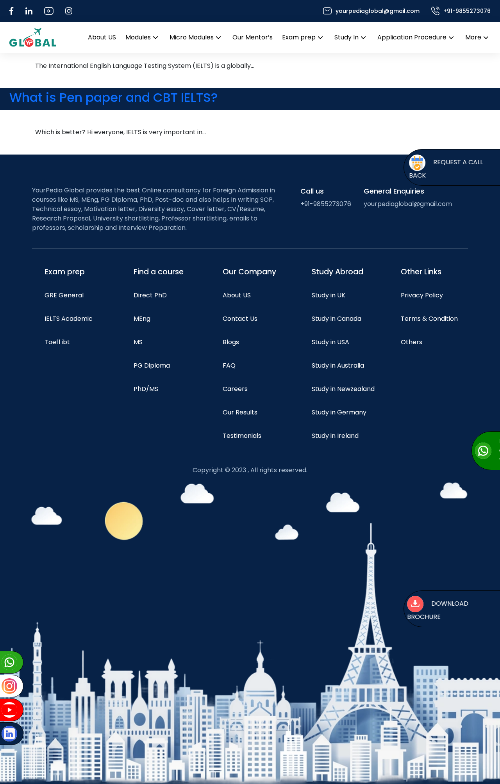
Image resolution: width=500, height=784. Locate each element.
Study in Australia (338, 365)
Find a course (159, 272)
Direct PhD (150, 295)
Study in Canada (336, 318)
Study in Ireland (335, 435)
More (473, 37)
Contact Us (240, 318)
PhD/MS (146, 388)
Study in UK (328, 295)
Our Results (240, 412)
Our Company (249, 272)
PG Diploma (152, 365)
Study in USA (330, 342)
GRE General (64, 295)
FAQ (229, 365)
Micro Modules (192, 37)
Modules (138, 37)
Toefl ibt (57, 342)
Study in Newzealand (343, 388)
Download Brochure (432, 610)
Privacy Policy (422, 295)
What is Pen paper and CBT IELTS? (113, 97)
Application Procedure (411, 37)
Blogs (231, 342)
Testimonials (242, 435)
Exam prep (299, 37)
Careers (235, 388)
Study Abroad (337, 272)
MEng (142, 318)
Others (411, 342)
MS (138, 342)
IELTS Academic (69, 318)
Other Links (421, 272)
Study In (346, 37)
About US (102, 37)
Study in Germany (339, 412)
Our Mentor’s (252, 37)
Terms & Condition (429, 318)
